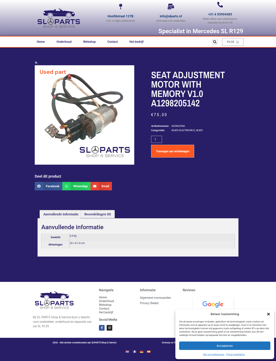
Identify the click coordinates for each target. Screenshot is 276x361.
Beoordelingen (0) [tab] (97, 214)
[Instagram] (109, 328)
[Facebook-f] (102, 328)
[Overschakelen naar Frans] (134, 351)
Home (41, 42)
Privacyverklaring (235, 354)
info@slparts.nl (171, 16)
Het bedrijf (136, 42)
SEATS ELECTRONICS (183, 130)
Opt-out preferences (213, 354)
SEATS (199, 130)
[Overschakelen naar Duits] (141, 351)
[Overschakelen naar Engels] (127, 351)
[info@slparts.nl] (171, 6)
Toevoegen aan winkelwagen (172, 151)
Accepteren (225, 345)
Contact (112, 42)
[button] (268, 314)
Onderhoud (64, 42)
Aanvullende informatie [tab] (60, 214)
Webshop (89, 42)
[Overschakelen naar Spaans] (148, 351)
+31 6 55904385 (220, 14)
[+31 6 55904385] (220, 5)
